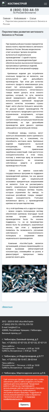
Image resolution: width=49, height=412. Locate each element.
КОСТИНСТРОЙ (17, 3)
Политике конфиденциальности (19, 398)
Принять (24, 404)
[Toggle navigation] (45, 3)
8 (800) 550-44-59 (24, 10)
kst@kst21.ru (14, 327)
